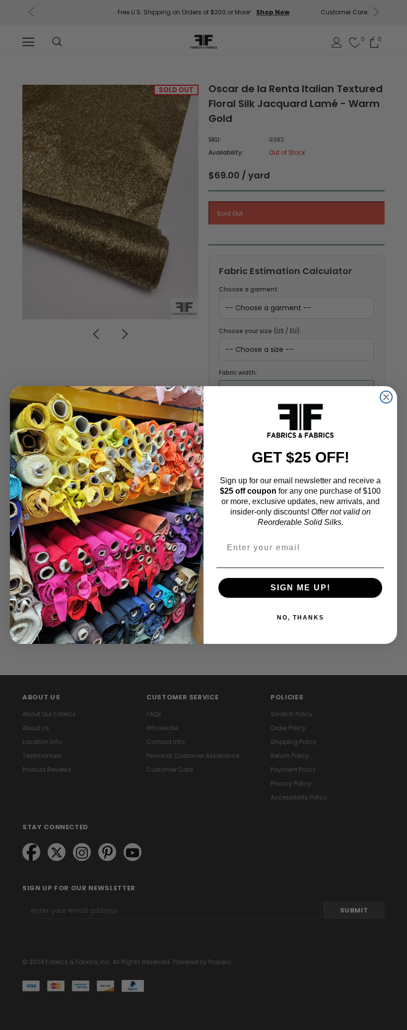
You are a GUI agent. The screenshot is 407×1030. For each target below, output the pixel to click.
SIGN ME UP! (301, 587)
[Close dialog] (386, 397)
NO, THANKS (300, 617)
